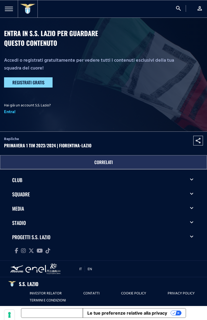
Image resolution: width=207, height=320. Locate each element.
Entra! (10, 111)
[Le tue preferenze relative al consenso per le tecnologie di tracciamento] (9, 315)
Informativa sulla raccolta (52, 313)
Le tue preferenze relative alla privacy (127, 313)
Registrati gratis (28, 82)
